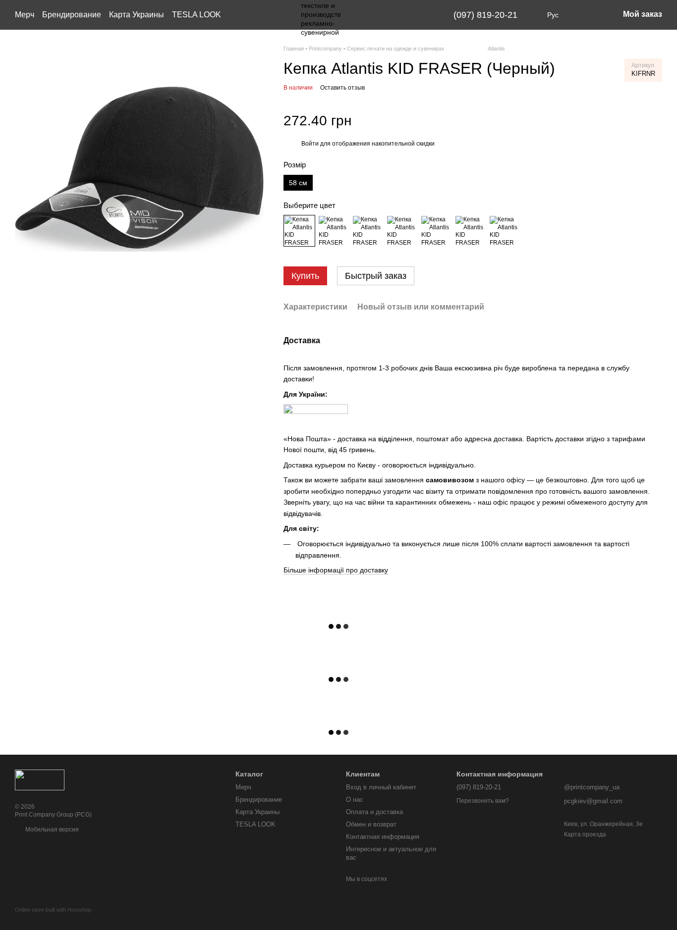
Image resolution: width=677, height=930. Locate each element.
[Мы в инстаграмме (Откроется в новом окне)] (402, 15)
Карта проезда (585, 834)
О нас (354, 799)
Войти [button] (310, 143)
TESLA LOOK (196, 14)
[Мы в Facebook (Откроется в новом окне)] (390, 15)
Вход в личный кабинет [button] (381, 787)
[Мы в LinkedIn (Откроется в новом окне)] (426, 15)
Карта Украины (136, 14)
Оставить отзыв (342, 87)
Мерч (24, 14)
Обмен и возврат (371, 824)
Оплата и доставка (374, 812)
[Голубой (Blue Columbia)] (333, 231)
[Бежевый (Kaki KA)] (368, 231)
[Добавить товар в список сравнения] (653, 121)
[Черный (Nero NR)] (299, 231)
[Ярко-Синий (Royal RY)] (504, 231)
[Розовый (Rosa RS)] (436, 231)
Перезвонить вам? (482, 800)
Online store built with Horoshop (53, 910)
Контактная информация (382, 836)
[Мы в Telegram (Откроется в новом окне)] (414, 15)
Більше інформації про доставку (335, 570)
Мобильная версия (51, 829)
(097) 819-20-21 (485, 14)
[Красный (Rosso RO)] (470, 231)
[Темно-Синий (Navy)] (402, 231)
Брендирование (71, 14)
